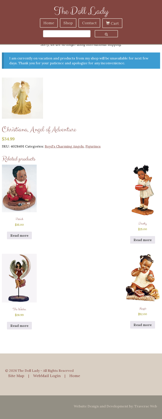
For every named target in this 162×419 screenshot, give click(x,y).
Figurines (93, 146)
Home (48, 22)
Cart (114, 23)
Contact (89, 22)
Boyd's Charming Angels (64, 146)
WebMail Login (47, 375)
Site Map (16, 375)
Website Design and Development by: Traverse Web (115, 406)
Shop (68, 22)
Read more (19, 235)
